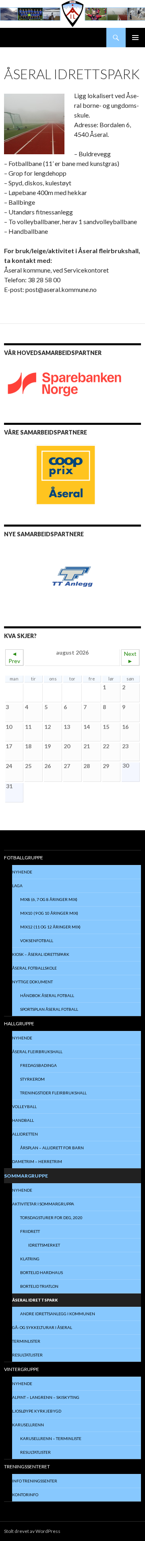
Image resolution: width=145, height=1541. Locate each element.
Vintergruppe (21, 1369)
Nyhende (22, 871)
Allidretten (25, 1134)
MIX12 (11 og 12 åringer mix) (50, 926)
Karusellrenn (28, 1424)
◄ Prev (14, 657)
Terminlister (26, 1341)
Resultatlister (27, 1354)
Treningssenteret (27, 1466)
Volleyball (24, 1106)
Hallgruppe (19, 1023)
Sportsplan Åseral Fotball (49, 1009)
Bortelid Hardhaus (41, 1272)
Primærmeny (135, 37)
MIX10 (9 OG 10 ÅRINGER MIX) (49, 913)
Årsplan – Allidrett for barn (52, 1147)
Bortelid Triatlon (39, 1286)
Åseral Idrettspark (35, 1299)
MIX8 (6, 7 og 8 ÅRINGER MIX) (48, 899)
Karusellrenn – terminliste (50, 1438)
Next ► (130, 657)
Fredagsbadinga (38, 1065)
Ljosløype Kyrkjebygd (36, 1411)
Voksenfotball (36, 940)
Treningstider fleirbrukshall (53, 1092)
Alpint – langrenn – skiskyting (45, 1397)
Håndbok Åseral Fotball (47, 995)
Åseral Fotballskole (34, 968)
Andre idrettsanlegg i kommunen (57, 1313)
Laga (17, 885)
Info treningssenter (34, 1480)
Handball (23, 1120)
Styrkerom (32, 1079)
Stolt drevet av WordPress (32, 1531)
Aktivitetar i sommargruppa (43, 1203)
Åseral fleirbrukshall (37, 1051)
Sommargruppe (26, 1176)
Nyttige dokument (32, 981)
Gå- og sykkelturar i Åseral (42, 1327)
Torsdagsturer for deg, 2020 (51, 1217)
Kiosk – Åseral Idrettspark (40, 954)
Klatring (29, 1258)
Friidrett (30, 1231)
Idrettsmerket (44, 1245)
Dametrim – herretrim (37, 1161)
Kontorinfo (25, 1494)
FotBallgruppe (23, 857)
